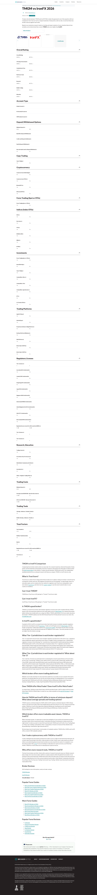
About (35, 859)
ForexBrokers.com (26, 616)
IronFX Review (26, 775)
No (50, 839)
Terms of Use (37, 864)
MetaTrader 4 (58, 611)
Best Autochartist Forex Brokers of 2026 (35, 809)
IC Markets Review (29, 829)
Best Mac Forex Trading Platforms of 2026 (35, 787)
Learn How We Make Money (56, 5)
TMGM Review (26, 772)
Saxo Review (28, 828)
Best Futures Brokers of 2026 (32, 807)
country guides (47, 584)
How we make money (44, 859)
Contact (60, 859)
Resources (79, 1)
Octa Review (28, 831)
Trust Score (31, 584)
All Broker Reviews (29, 833)
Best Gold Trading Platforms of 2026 (34, 813)
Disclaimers (43, 864)
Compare (67, 1)
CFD (36, 743)
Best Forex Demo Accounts (31, 811)
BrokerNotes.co (20, 2)
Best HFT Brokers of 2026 (31, 791)
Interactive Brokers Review (31, 824)
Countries (61, 1)
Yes (47, 839)
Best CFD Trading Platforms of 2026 (34, 794)
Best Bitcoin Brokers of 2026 (32, 815)
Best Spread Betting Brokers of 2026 (34, 806)
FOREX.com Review (30, 826)
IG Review (27, 822)
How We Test (54, 859)
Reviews (73, 1)
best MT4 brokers (64, 691)
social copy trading (50, 627)
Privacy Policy (48, 864)
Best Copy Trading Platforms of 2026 (34, 789)
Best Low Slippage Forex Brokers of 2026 (35, 785)
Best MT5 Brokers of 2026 (31, 804)
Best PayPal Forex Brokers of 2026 (33, 796)
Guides (56, 1)
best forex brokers (28, 570)
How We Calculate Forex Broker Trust (64, 882)
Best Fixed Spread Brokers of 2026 (33, 792)
